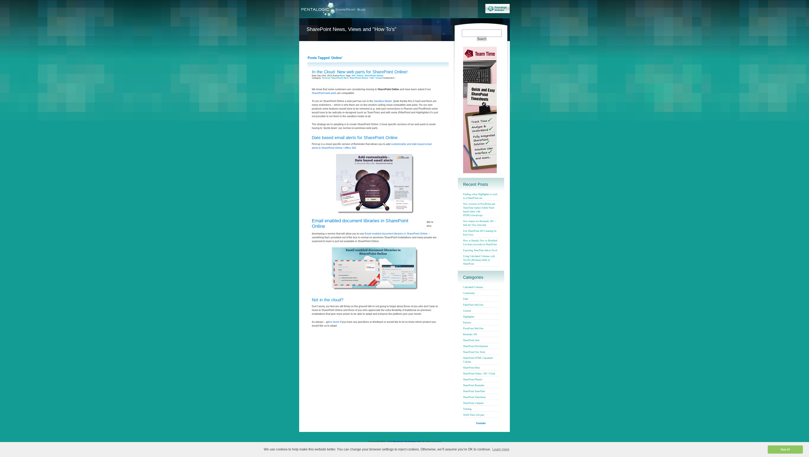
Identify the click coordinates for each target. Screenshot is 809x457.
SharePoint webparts (473, 403)
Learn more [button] (500, 449)
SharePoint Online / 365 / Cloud (366, 78)
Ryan (342, 75)
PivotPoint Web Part (473, 328)
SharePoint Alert (339, 78)
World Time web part (473, 414)
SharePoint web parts (324, 93)
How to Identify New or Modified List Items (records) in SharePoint (480, 242)
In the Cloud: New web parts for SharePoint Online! (360, 72)
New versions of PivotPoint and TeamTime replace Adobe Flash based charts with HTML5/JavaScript (479, 209)
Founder (481, 423)
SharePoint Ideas (471, 367)
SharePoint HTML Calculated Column (478, 359)
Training (467, 408)
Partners (467, 322)
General (326, 78)
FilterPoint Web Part (473, 304)
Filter (465, 299)
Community (469, 293)
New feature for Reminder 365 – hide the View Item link (479, 223)
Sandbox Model (383, 101)
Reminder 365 (470, 334)
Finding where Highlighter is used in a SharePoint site (480, 196)
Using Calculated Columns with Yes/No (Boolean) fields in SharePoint (479, 260)
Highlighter (468, 316)
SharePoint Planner (472, 379)
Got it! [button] (785, 449)
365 (353, 75)
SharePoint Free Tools (474, 352)
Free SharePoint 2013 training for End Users (480, 232)
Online (360, 75)
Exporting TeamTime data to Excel (480, 250)
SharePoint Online (374, 75)
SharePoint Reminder (473, 385)
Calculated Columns (473, 287)
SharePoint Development (475, 346)
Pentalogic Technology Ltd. (407, 442)
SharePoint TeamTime (474, 391)
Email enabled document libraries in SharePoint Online (396, 233)
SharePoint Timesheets (474, 397)
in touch (334, 321)
